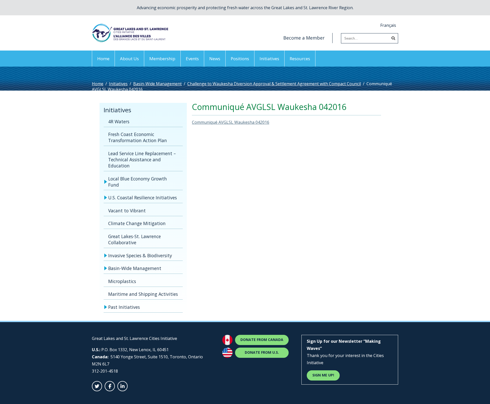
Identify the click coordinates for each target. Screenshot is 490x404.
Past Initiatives (124, 307)
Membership (162, 59)
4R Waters (118, 121)
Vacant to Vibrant (127, 210)
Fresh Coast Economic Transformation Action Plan (137, 137)
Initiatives (269, 59)
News (214, 59)
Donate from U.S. (262, 352)
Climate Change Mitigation (137, 223)
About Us (129, 59)
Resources (300, 59)
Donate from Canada (261, 339)
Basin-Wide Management (157, 84)
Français (388, 25)
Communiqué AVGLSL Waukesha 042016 (230, 122)
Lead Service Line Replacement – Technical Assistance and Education (142, 159)
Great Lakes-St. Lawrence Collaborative (134, 239)
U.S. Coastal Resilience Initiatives (142, 197)
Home (103, 59)
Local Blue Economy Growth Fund (137, 182)
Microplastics (122, 281)
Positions (240, 59)
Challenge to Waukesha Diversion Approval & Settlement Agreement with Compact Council (274, 84)
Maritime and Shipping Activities (143, 294)
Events (192, 59)
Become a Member (304, 38)
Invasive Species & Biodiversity (140, 255)
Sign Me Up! (323, 375)
